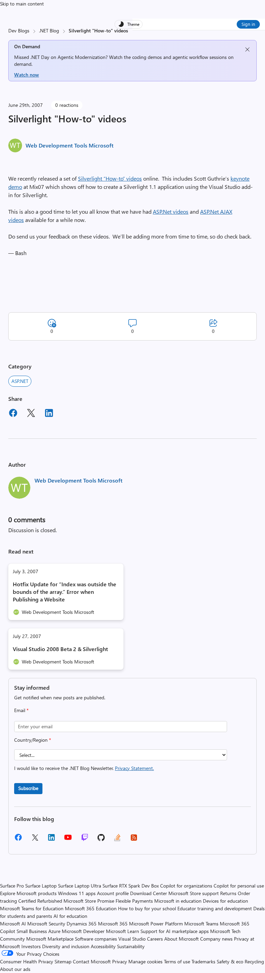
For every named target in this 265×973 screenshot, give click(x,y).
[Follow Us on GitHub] (101, 840)
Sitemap (63, 961)
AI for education (70, 916)
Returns (228, 893)
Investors (31, 946)
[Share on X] (31, 414)
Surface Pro (12, 885)
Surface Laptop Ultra (79, 885)
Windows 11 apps (77, 893)
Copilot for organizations (186, 885)
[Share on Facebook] (13, 414)
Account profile (113, 893)
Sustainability (131, 946)
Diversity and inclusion (65, 946)
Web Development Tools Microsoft (70, 145)
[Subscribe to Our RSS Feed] (134, 840)
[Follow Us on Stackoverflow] (117, 840)
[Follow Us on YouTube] (68, 840)
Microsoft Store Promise (88, 901)
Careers (155, 938)
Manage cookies (145, 961)
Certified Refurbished (40, 901)
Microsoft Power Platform (156, 923)
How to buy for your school (147, 908)
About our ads (15, 969)
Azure (54, 931)
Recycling (254, 961)
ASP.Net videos (170, 211)
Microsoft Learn (122, 931)
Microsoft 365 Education (91, 908)
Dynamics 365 (82, 923)
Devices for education (225, 901)
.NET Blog (49, 30)
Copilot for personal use (239, 885)
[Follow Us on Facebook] (18, 840)
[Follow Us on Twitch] (84, 840)
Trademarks (203, 961)
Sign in (248, 24)
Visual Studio (132, 938)
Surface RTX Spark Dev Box (130, 885)
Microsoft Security (46, 923)
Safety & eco (230, 961)
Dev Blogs (18, 30)
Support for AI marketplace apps (174, 931)
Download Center (148, 893)
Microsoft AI (13, 923)
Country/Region (32, 740)
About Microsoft (181, 938)
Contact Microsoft (92, 961)
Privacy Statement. (134, 768)
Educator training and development (214, 908)
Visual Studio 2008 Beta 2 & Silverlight (60, 648)
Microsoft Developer (83, 931)
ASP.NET (19, 381)
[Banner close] (247, 49)
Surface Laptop (41, 885)
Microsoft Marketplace (49, 938)
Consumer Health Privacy (26, 961)
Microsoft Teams (201, 923)
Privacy (120, 961)
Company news (216, 938)
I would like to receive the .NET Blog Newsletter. (84, 768)
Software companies (96, 938)
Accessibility (103, 946)
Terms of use (177, 961)
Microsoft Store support (193, 893)
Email (21, 710)
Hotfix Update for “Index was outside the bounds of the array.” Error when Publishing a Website (64, 591)
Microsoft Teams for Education (31, 908)
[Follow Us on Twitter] (35, 840)
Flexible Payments (134, 901)
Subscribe (28, 788)
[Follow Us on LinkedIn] (51, 840)
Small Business (32, 931)
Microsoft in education (178, 901)
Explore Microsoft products (28, 893)
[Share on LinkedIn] (49, 414)
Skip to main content (22, 3)
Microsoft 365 (113, 923)
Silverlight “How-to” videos (110, 178)
